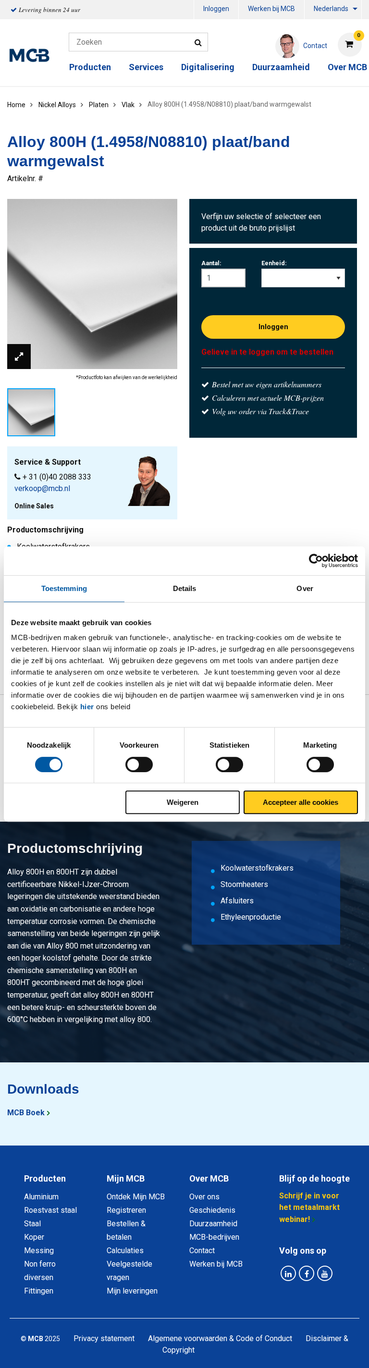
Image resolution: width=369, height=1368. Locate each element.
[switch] (139, 764)
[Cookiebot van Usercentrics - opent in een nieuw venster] (316, 561)
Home (16, 105)
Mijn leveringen (132, 1290)
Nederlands (331, 8)
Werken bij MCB (271, 8)
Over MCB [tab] (209, 1178)
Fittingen (38, 1290)
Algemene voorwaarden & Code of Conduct (220, 1338)
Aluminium (41, 1196)
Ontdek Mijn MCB (136, 1196)
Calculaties (125, 1250)
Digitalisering (207, 67)
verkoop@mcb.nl (42, 488)
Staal (32, 1223)
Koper (34, 1237)
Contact (202, 1250)
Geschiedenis (212, 1210)
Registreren (126, 1210)
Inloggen (216, 8)
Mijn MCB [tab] (126, 1178)
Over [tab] (304, 588)
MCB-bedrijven (214, 1237)
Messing (39, 1250)
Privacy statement (104, 1338)
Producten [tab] (45, 1178)
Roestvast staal (50, 1210)
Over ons (204, 1196)
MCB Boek (26, 1112)
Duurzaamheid (281, 67)
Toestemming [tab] (64, 588)
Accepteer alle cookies (300, 802)
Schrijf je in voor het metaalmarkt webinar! (309, 1207)
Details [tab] (185, 588)
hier (87, 706)
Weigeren (182, 802)
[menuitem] (216, 10)
